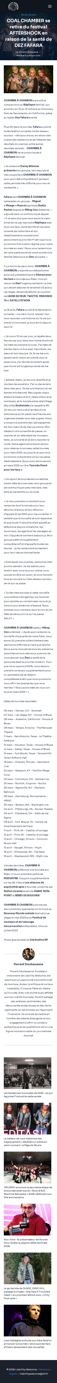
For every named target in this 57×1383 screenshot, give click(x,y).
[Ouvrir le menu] (49, 6)
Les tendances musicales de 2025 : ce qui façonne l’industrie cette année (28, 1095)
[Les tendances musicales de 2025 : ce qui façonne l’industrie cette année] (28, 1073)
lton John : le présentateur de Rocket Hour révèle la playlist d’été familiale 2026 (26, 1243)
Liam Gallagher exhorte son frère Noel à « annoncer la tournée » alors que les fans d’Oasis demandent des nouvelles (28, 1344)
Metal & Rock (28, 15)
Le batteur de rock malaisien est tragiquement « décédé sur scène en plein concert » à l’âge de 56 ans (25, 1142)
